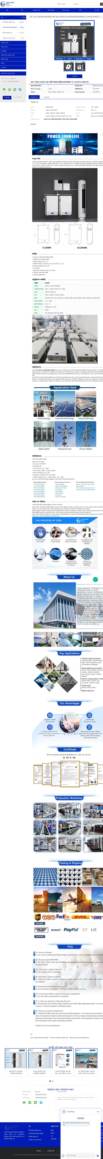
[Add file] (63, 1156)
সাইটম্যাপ (39, 1151)
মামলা (80, 10)
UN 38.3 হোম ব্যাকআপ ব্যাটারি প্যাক (59, 1037)
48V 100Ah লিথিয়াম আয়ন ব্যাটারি (39, 1037)
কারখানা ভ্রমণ (51, 10)
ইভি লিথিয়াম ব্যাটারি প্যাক (13, 22)
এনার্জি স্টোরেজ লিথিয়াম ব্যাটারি (13, 27)
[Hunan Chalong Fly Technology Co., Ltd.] (4, 89)
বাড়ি (7, 10)
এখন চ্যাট (3, 67)
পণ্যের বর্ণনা (46, 97)
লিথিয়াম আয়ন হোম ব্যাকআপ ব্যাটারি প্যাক (79, 1037)
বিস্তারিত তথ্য (34, 97)
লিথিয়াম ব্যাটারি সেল (13, 33)
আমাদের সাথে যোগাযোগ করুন (8, 55)
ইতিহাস (52, 1133)
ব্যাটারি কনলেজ (4, 59)
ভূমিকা (52, 1130)
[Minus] (98, 1112)
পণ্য (22, 10)
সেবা (52, 1136)
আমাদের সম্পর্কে (36, 10)
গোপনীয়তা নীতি (50, 1151)
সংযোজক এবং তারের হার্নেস (13, 38)
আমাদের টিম (53, 1139)
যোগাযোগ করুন (65, 10)
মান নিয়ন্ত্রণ (3, 51)
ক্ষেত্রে (2, 63)
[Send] (98, 1156)
